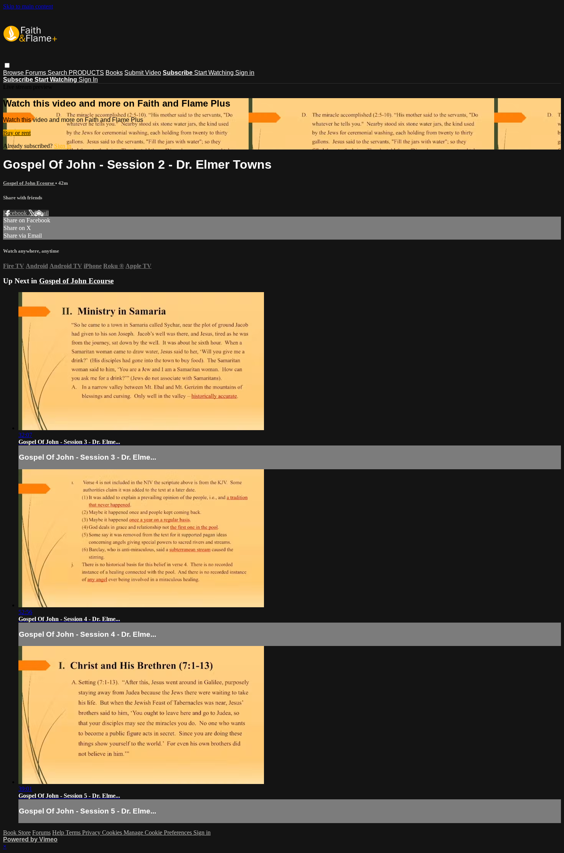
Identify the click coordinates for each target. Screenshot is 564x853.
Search (58, 72)
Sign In (88, 79)
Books (114, 72)
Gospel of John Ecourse (29, 183)
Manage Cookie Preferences (158, 832)
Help (59, 832)
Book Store (17, 832)
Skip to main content (28, 6)
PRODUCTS (86, 72)
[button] (7, 65)
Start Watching (214, 72)
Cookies (113, 832)
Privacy (92, 832)
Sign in (244, 72)
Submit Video (142, 72)
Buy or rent (17, 133)
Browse (14, 72)
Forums (36, 72)
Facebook (15, 213)
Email (42, 213)
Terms (74, 832)
